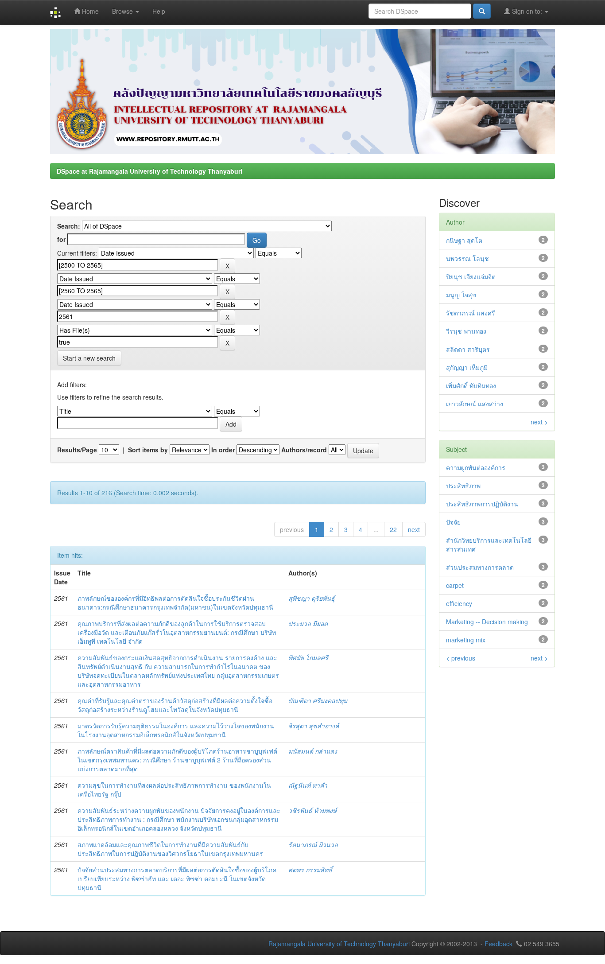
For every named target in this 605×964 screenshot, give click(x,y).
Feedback (498, 943)
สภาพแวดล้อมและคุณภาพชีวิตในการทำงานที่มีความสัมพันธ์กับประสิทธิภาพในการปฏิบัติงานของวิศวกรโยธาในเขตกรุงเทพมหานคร (170, 849)
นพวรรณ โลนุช (467, 258)
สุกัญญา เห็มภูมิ (467, 367)
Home (89, 11)
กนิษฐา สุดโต (464, 240)
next (414, 529)
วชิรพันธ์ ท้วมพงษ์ (312, 810)
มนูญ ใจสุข (461, 294)
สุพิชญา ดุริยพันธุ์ (311, 598)
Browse (123, 11)
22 (393, 529)
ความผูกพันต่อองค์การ (475, 467)
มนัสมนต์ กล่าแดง (312, 750)
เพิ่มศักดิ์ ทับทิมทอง (471, 385)
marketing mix (465, 639)
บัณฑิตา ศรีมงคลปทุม (317, 700)
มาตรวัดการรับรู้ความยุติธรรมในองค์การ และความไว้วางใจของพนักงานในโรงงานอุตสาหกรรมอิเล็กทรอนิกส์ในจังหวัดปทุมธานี (176, 730)
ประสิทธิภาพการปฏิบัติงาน (482, 503)
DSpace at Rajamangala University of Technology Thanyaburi (149, 171)
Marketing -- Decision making (487, 621)
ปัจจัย (453, 521)
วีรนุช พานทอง (466, 331)
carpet (455, 585)
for (61, 239)
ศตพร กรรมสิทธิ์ (310, 869)
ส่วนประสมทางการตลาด (480, 567)
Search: (68, 226)
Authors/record (304, 449)
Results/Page (77, 449)
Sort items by (148, 449)
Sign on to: (527, 11)
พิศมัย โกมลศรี (308, 657)
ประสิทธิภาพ (463, 485)
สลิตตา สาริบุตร (468, 349)
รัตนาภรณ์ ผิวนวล (313, 844)
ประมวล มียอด (308, 623)
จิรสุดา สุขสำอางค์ (313, 725)
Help (158, 11)
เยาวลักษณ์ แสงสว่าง (474, 403)
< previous (460, 657)
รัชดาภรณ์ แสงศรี (470, 312)
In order (223, 449)
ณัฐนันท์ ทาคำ (307, 785)
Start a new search (89, 358)
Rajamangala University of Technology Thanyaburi (339, 943)
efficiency (459, 603)
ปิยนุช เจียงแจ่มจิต (471, 276)
